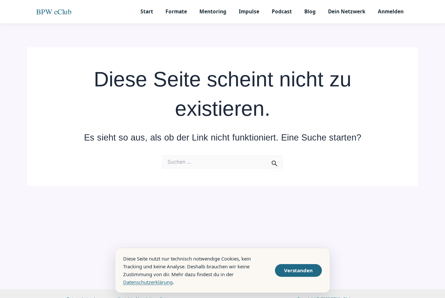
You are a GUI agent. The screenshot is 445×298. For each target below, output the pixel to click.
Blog (310, 11)
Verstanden (298, 270)
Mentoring (212, 11)
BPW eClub (54, 11)
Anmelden (391, 11)
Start (146, 11)
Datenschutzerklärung (148, 282)
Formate (176, 11)
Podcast (282, 11)
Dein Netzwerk (347, 11)
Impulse (249, 11)
